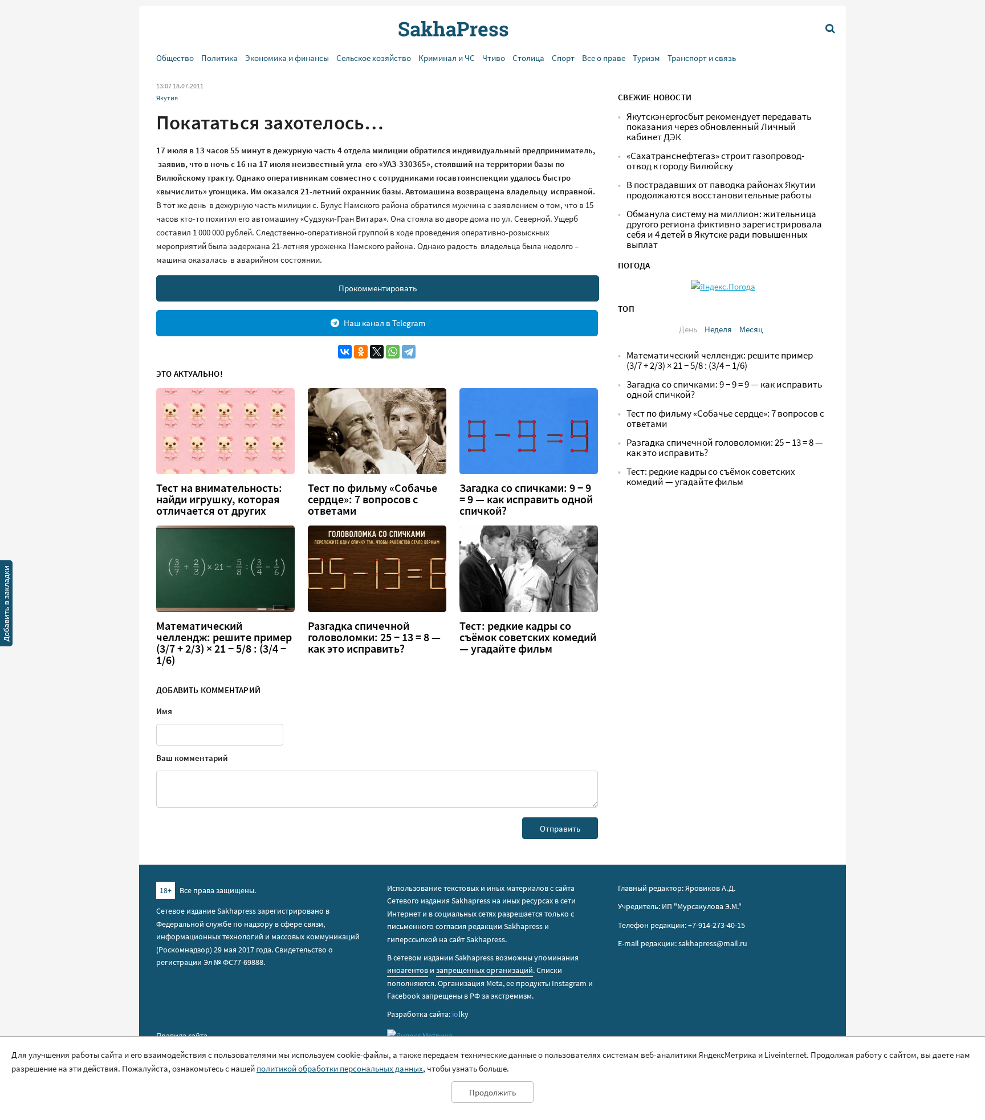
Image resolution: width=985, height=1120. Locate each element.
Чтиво (493, 57)
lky (460, 1014)
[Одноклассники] (361, 352)
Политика (219, 57)
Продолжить (492, 1092)
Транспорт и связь (701, 57)
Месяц (751, 329)
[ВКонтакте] (345, 352)
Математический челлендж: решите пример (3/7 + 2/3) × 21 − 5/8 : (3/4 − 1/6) (224, 643)
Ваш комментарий (192, 757)
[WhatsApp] (393, 352)
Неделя (718, 329)
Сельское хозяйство (373, 57)
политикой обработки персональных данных (340, 1068)
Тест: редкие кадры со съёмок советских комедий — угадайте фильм (527, 637)
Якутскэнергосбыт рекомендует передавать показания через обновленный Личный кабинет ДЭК (718, 127)
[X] (377, 352)
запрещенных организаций (484, 970)
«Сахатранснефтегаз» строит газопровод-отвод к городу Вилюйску (715, 161)
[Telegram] (409, 352)
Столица (528, 57)
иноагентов (407, 970)
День (688, 329)
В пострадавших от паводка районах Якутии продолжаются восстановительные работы (721, 190)
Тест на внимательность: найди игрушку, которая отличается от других (219, 499)
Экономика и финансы (287, 57)
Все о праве (603, 57)
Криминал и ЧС (446, 57)
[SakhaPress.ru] (6, 605)
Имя (164, 711)
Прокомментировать (378, 288)
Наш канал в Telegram (384, 322)
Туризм (646, 57)
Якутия (167, 97)
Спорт (563, 57)
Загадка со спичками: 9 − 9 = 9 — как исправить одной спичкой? (526, 499)
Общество (175, 57)
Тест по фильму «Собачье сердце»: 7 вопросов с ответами (372, 499)
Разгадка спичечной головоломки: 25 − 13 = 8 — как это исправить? (374, 637)
